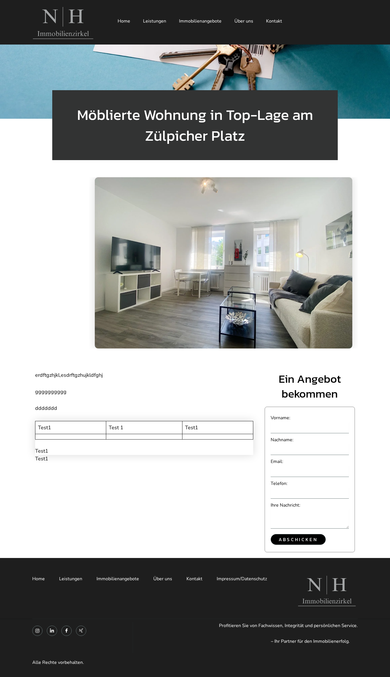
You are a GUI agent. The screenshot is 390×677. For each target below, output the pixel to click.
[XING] (81, 631)
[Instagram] (37, 631)
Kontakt (274, 21)
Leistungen (154, 21)
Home (124, 21)
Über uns (243, 21)
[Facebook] (66, 631)
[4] (223, 262)
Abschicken (298, 539)
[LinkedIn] (52, 631)
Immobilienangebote (200, 21)
